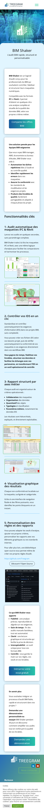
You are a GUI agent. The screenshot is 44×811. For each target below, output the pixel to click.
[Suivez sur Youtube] (38, 766)
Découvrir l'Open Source (22, 563)
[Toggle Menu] (36, 5)
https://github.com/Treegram (16, 558)
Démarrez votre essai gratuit (22, 670)
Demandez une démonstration (22, 741)
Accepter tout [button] (17, 806)
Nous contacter (29, 770)
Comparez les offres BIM (22, 123)
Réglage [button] (6, 806)
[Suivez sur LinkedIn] (33, 766)
